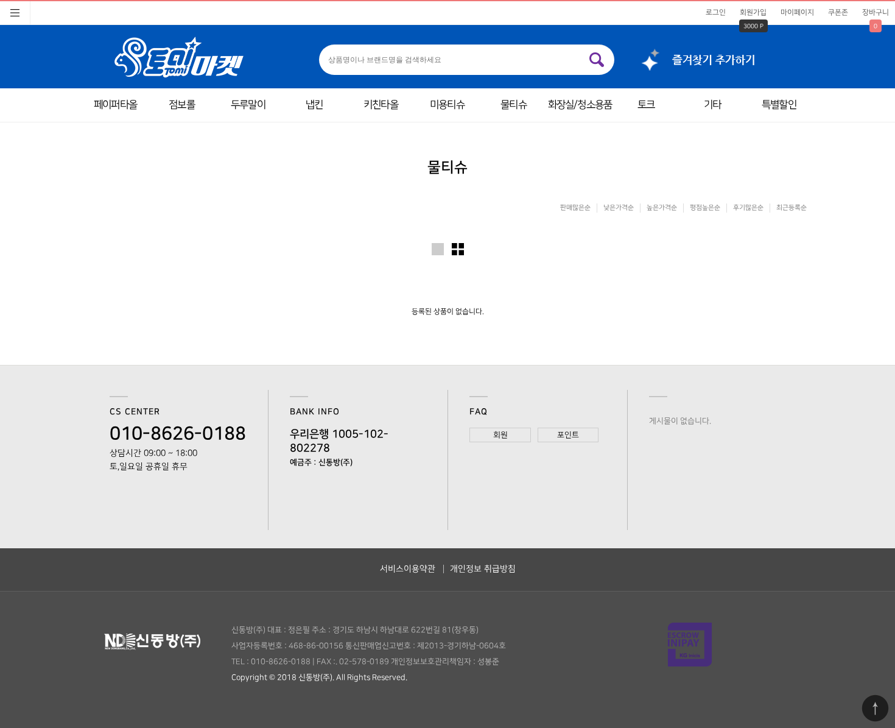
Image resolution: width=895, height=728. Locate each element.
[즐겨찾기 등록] (693, 56)
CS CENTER (135, 412)
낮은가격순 (618, 207)
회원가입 (753, 12)
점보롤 (181, 104)
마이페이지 (797, 12)
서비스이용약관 (407, 568)
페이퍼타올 (115, 104)
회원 (500, 435)
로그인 (716, 12)
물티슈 (513, 104)
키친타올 (380, 104)
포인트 (568, 435)
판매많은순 (575, 207)
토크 (646, 104)
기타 (712, 104)
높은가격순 (662, 207)
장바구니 (875, 12)
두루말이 (248, 104)
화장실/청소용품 (580, 104)
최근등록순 (791, 207)
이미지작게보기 (458, 249)
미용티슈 (447, 104)
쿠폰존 (838, 12)
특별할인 (779, 104)
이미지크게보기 (438, 249)
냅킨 (314, 104)
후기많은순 (748, 207)
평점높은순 (705, 207)
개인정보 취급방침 (483, 568)
